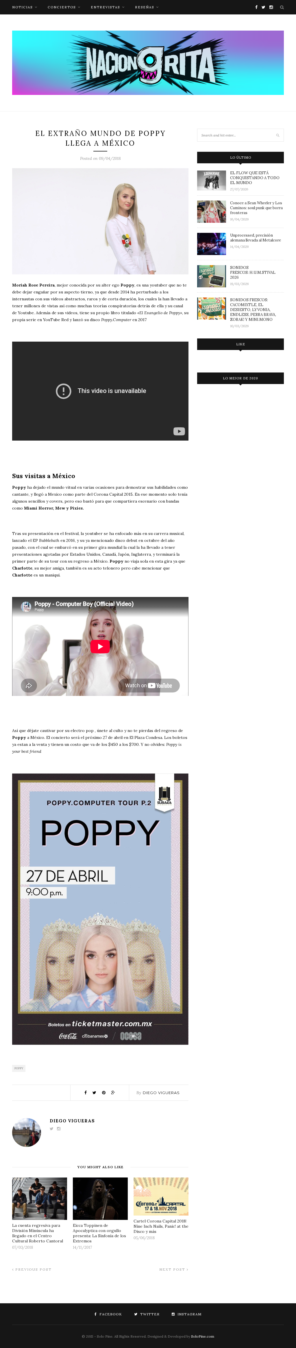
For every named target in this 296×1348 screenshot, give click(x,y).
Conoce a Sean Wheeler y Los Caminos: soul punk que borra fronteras (256, 208)
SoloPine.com (202, 1336)
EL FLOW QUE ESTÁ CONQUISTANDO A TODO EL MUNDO (255, 178)
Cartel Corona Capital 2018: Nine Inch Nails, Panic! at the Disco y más (161, 1226)
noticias (22, 7)
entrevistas (105, 7)
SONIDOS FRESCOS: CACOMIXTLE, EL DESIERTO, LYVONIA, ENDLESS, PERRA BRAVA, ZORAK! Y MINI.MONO (253, 309)
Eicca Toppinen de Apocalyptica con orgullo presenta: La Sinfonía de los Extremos (99, 1233)
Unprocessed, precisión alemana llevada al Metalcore (255, 238)
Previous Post (33, 1269)
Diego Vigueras (161, 1092)
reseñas (144, 7)
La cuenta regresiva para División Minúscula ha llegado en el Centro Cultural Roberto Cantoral (37, 1233)
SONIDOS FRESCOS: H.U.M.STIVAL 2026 (252, 272)
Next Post (173, 1269)
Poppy (18, 1068)
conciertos (62, 7)
